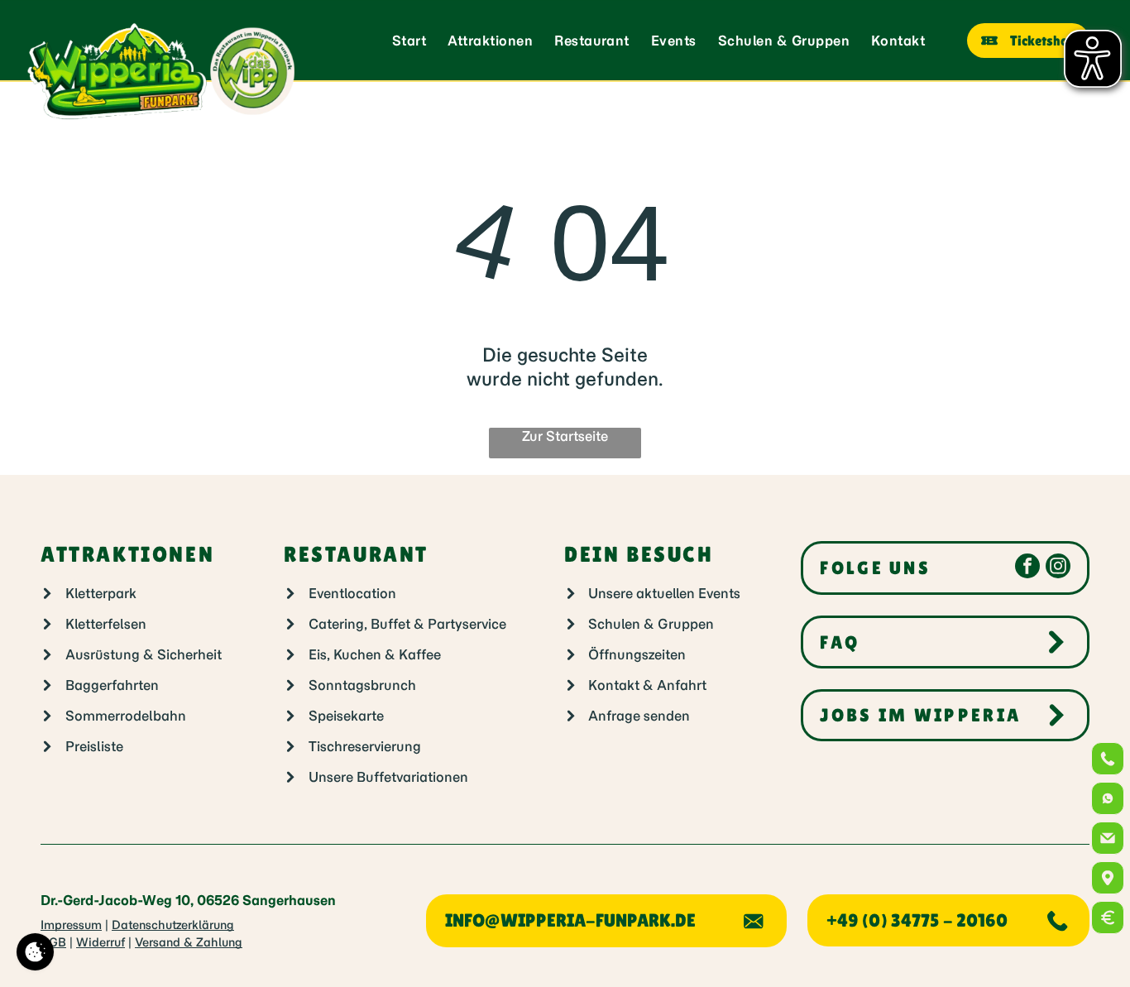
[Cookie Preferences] (35, 951)
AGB (53, 942)
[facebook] (1027, 567)
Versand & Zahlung (188, 942)
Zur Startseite (565, 436)
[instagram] (1058, 567)
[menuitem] (409, 40)
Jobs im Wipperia (920, 715)
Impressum (71, 925)
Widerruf (100, 942)
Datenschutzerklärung (173, 925)
